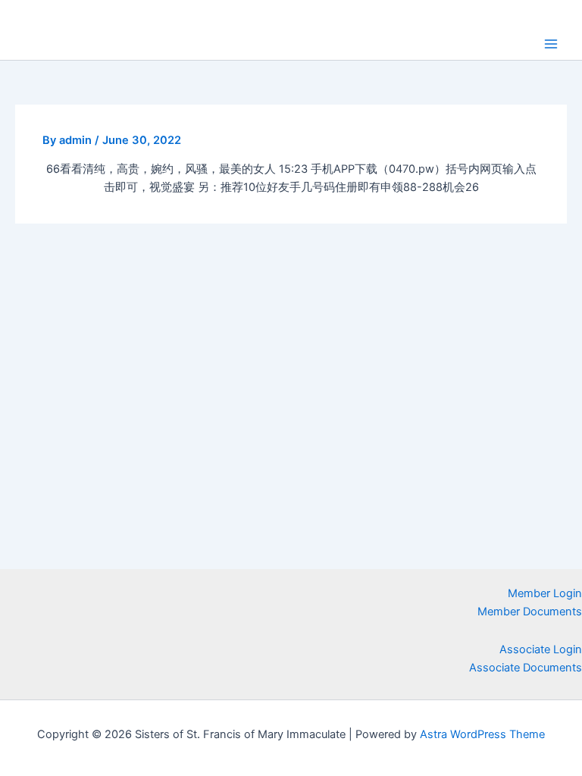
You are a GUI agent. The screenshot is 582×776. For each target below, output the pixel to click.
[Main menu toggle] (551, 44)
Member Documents (529, 611)
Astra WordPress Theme (482, 734)
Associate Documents (525, 667)
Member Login (545, 593)
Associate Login (540, 649)
